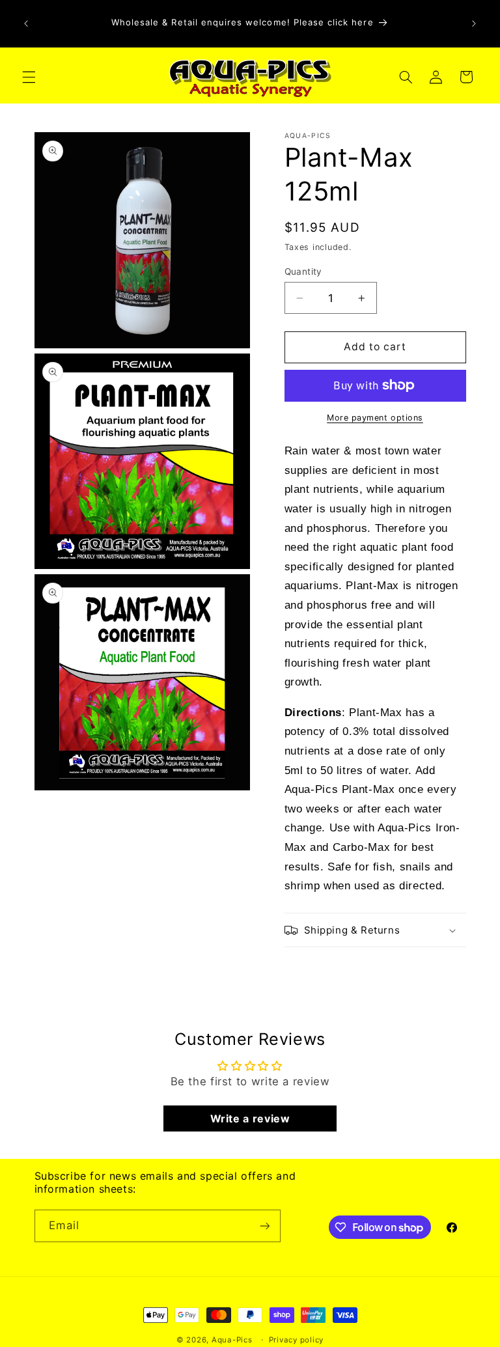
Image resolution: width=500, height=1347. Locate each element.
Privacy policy (296, 1339)
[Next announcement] (474, 23)
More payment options (375, 418)
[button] (29, 77)
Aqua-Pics (232, 1339)
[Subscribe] (264, 1226)
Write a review (250, 1118)
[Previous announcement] (26, 23)
